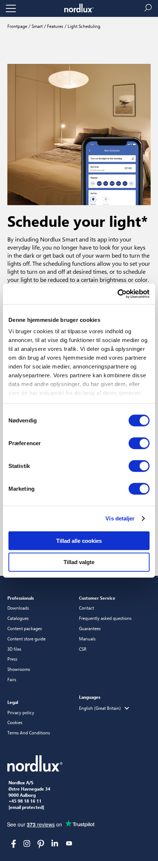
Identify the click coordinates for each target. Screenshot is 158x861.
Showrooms (18, 669)
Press (12, 659)
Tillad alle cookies (79, 540)
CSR (82, 649)
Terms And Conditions (28, 732)
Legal (12, 702)
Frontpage (17, 26)
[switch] (139, 443)
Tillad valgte (79, 562)
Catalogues (18, 618)
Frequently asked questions (105, 618)
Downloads (18, 608)
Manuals (87, 639)
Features (54, 26)
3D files (14, 649)
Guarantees (90, 628)
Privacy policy (20, 712)
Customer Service (97, 598)
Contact (86, 608)
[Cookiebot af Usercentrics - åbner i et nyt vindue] (117, 294)
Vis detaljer (119, 518)
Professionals (20, 598)
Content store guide (26, 639)
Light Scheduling (83, 26)
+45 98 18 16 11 (25, 801)
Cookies (14, 722)
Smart (36, 26)
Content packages (24, 628)
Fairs (11, 679)
